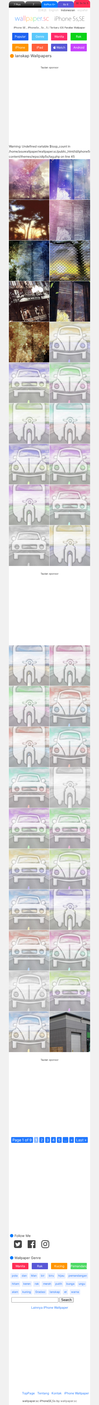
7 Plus (17, 4)
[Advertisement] (49, 100)
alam (15, 1292)
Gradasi (40, 1292)
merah (47, 1284)
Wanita (59, 36)
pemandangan (78, 1275)
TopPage (28, 1393)
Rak (78, 36)
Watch (60, 47)
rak (37, 1284)
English (53, 10)
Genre (40, 36)
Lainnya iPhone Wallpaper (49, 1307)
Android (78, 47)
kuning (26, 1292)
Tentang (43, 1393)
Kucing (59, 1266)
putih (58, 1284)
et (65, 1292)
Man (34, 1275)
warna (75, 1292)
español (82, 10)
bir (42, 1275)
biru (51, 1275)
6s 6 (65, 4)
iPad (40, 47)
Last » (81, 1140)
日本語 (42, 10)
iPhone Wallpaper (76, 1393)
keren (26, 1284)
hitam (15, 1284)
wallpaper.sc (68, 1401)
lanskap (55, 1292)
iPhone (20, 47)
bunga (70, 1284)
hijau (61, 1275)
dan (24, 1275)
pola (15, 1275)
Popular (20, 36)
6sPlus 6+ (49, 4)
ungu (82, 1284)
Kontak (57, 1393)
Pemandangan (79, 1266)
